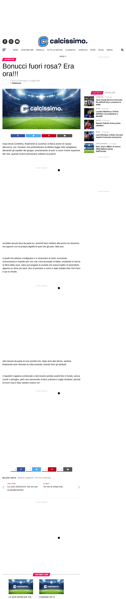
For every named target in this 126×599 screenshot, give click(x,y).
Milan (101, 50)
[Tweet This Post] (33, 135)
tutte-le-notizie (43, 478)
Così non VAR (27, 50)
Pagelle (40, 50)
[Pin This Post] (49, 135)
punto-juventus (26, 478)
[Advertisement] (63, 17)
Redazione (16, 83)
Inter (92, 50)
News (15, 50)
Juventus (82, 50)
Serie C (63, 56)
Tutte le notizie (55, 50)
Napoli (110, 50)
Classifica (70, 50)
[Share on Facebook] (18, 135)
